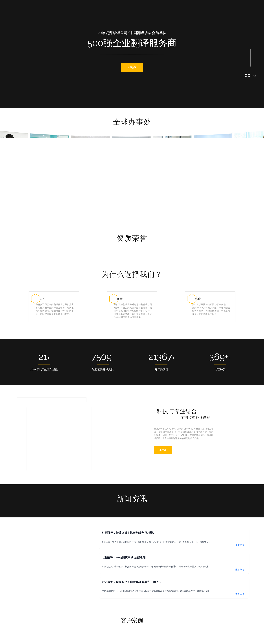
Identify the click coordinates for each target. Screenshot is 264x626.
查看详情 (239, 544)
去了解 (163, 453)
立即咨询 (132, 67)
